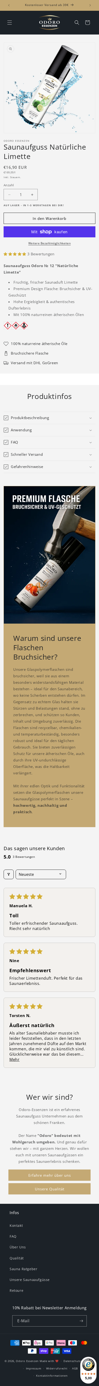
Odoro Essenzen (27, 1361)
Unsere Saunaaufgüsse (30, 1279)
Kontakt (16, 1225)
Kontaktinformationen (52, 1375)
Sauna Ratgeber (23, 1269)
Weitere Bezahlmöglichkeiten (49, 243)
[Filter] (9, 874)
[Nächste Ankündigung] (90, 5)
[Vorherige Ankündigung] (9, 5)
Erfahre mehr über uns (49, 1175)
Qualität (17, 1258)
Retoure (16, 1290)
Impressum (33, 1368)
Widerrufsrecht (57, 1368)
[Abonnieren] (81, 1321)
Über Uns (18, 1247)
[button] (9, 22)
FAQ (13, 1236)
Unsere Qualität (49, 1189)
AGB (75, 1368)
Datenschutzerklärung (78, 1361)
